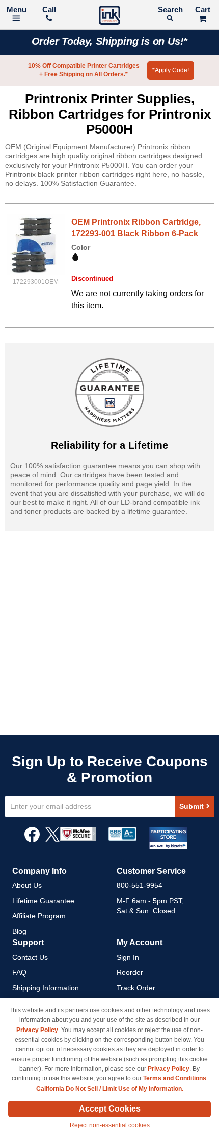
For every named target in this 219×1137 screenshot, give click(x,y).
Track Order (136, 988)
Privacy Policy (37, 1030)
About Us (27, 885)
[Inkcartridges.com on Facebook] (32, 839)
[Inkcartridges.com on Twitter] (52, 839)
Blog (19, 931)
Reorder (130, 972)
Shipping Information (45, 988)
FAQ (19, 972)
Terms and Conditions (174, 1078)
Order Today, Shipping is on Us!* (110, 41)
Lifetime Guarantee (43, 901)
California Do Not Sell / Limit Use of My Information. (109, 1088)
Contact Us (30, 957)
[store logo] (109, 16)
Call (49, 9)
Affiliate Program (39, 916)
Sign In (128, 957)
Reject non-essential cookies (110, 1125)
